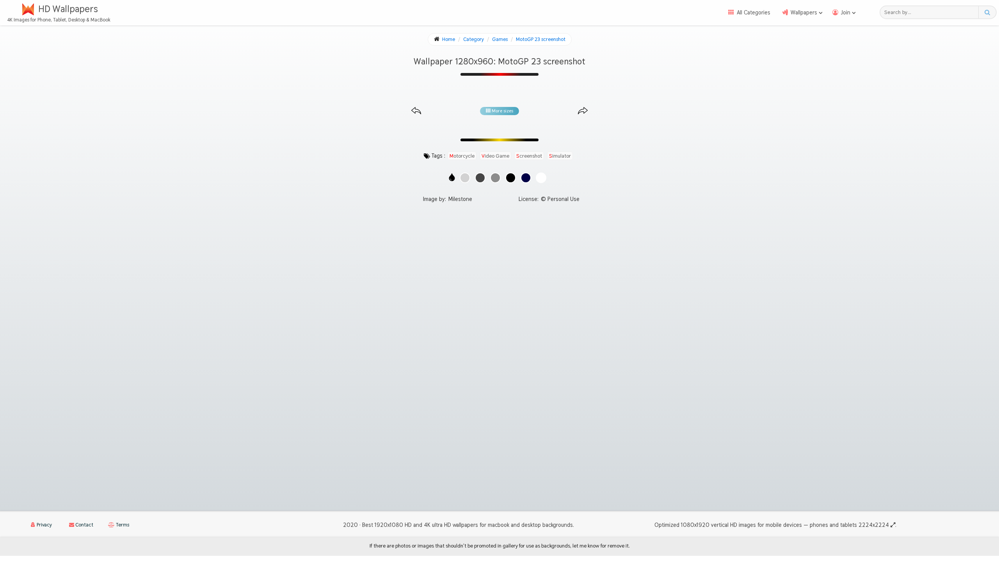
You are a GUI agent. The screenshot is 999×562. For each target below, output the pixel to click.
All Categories (753, 12)
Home (448, 39)
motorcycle (462, 155)
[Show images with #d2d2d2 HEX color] (465, 178)
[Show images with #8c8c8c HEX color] (495, 178)
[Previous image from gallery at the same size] (416, 111)
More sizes (502, 111)
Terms (122, 524)
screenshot (529, 155)
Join (845, 12)
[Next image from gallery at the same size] (583, 111)
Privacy (44, 524)
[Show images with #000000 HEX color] (510, 178)
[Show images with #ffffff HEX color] (541, 178)
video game (495, 155)
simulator (560, 155)
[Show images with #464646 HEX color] (480, 178)
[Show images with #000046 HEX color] (526, 178)
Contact (83, 524)
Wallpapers (804, 12)
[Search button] (987, 12)
